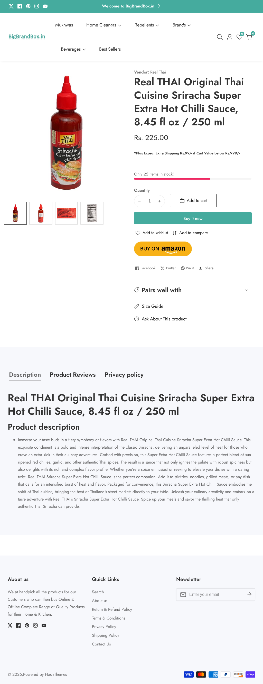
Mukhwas (64, 25)
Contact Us (101, 644)
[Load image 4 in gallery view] (91, 213)
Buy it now (192, 218)
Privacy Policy (104, 627)
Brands (179, 25)
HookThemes (56, 674)
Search (98, 592)
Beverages (71, 49)
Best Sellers (110, 49)
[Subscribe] (249, 594)
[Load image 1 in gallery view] (15, 213)
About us (99, 601)
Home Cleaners (101, 25)
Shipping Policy (105, 635)
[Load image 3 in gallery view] (66, 213)
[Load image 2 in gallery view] (40, 213)
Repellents (144, 25)
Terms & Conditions (108, 618)
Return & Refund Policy (112, 609)
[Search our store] (221, 37)
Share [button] (209, 268)
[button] (192, 290)
